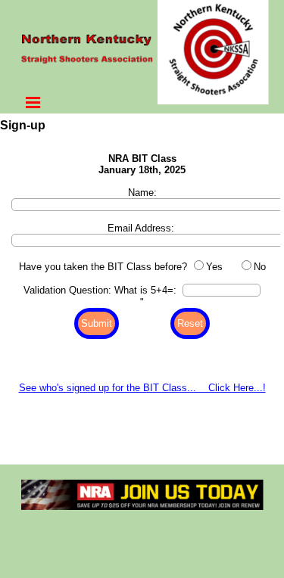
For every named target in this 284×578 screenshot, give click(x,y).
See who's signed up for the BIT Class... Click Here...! (142, 387)
